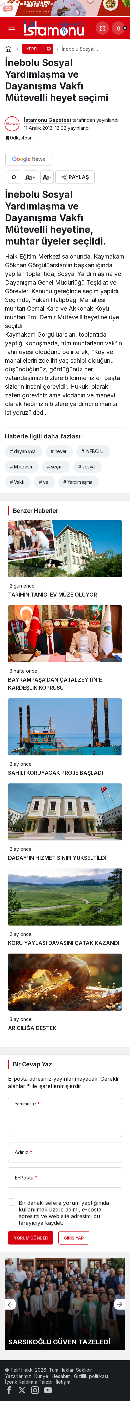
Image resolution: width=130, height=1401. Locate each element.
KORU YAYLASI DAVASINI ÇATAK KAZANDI (63, 943)
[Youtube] (48, 1389)
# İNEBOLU (92, 451)
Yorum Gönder (31, 1238)
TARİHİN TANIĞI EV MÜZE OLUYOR (52, 594)
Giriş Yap (74, 1238)
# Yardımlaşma (77, 482)
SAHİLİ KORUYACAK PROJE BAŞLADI (55, 772)
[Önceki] (10, 1304)
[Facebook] (9, 1389)
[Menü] (11, 28)
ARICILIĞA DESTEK (32, 1028)
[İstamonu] (54, 27)
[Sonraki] (119, 1304)
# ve (43, 482)
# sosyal (86, 466)
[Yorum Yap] (13, 177)
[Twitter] (22, 1389)
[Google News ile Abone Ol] (28, 159)
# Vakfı (17, 482)
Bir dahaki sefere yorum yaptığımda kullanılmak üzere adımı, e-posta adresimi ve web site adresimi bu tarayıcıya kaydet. (64, 1212)
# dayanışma (23, 451)
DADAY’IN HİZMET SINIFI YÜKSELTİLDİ (57, 857)
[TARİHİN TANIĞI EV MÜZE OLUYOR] (65, 1304)
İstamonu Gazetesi (47, 120)
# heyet (58, 451)
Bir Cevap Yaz (32, 1064)
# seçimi (55, 466)
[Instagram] (35, 1389)
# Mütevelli (21, 466)
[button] (102, 28)
